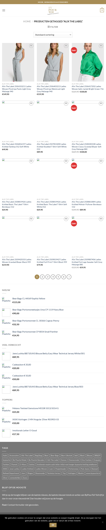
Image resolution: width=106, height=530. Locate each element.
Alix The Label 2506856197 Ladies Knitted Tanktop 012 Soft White (16, 145)
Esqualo (97, 460)
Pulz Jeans (85, 469)
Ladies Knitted (27, 469)
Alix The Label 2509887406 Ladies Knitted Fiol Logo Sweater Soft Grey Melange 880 (87, 262)
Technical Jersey (53, 473)
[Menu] (3, 10)
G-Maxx (23, 464)
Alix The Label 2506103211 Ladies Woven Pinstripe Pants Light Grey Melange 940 (16, 89)
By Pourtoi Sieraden (36, 460)
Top (64, 473)
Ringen (30, 473)
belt (76, 455)
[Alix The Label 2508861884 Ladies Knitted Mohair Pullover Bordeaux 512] (88, 177)
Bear (46, 455)
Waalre (81, 473)
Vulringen (71, 473)
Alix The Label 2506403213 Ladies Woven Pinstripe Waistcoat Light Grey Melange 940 (51, 89)
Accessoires (14, 455)
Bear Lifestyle (66, 455)
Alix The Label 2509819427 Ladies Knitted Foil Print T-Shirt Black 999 (52, 260)
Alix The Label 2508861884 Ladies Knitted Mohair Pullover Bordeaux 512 (86, 204)
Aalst (5, 455)
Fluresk (14, 464)
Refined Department (11, 473)
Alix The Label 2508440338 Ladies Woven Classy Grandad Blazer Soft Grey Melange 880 (86, 146)
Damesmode (74, 460)
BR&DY (97, 455)
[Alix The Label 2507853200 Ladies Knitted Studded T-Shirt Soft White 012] (53, 120)
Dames (64, 460)
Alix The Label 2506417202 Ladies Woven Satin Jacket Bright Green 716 (88, 87)
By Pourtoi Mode (19, 460)
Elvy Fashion (87, 460)
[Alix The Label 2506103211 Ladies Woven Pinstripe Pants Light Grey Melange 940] (18, 62)
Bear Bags (55, 455)
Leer (51, 469)
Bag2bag (38, 455)
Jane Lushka (14, 469)
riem (23, 473)
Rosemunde (40, 473)
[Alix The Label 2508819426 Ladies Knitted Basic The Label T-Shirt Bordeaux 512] (18, 177)
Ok (53, 525)
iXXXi (5, 469)
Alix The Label (27, 455)
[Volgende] (69, 277)
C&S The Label (52, 460)
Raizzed (95, 469)
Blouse (89, 455)
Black (82, 455)
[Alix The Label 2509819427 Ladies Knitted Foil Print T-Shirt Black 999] (53, 235)
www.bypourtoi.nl (93, 473)
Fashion (6, 464)
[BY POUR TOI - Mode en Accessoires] (53, 10)
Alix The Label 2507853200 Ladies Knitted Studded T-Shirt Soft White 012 (52, 146)
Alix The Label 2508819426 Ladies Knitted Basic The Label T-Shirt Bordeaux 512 (16, 204)
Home (27, 21)
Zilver (5, 478)
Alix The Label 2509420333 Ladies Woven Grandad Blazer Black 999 (16, 260)
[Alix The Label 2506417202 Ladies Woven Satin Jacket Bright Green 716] (88, 62)
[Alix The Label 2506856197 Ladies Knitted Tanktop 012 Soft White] (18, 120)
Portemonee (73, 469)
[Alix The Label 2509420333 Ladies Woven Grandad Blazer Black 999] (18, 235)
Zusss (25, 478)
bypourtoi (6, 460)
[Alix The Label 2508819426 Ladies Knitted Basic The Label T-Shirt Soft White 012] (53, 177)
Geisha (31, 464)
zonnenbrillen (15, 478)
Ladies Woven (41, 469)
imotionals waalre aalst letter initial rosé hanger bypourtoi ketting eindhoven (67, 464)
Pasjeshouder (60, 469)
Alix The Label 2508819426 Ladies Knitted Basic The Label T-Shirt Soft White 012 (52, 204)
